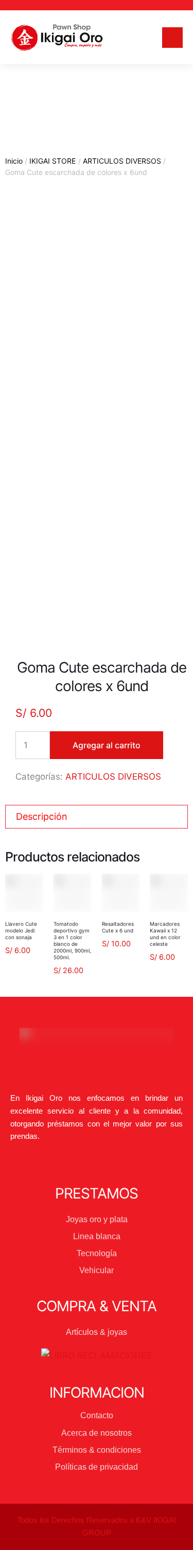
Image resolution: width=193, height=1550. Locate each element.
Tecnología (97, 1253)
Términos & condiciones (96, 1450)
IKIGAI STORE (52, 160)
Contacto (96, 1415)
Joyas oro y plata (97, 1219)
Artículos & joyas (96, 1332)
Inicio (14, 160)
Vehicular (96, 1270)
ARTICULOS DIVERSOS (122, 160)
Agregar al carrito (107, 745)
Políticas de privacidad (96, 1467)
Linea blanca (96, 1236)
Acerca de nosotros (96, 1433)
